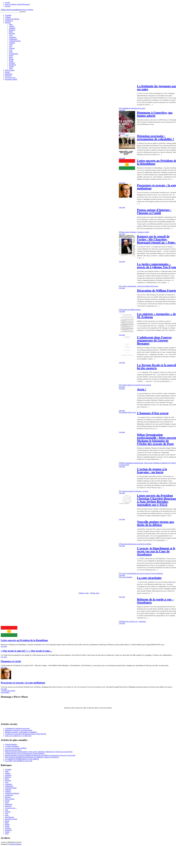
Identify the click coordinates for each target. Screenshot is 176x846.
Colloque (8, 17)
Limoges (12, 48)
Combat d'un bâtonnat (12, 19)
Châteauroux (13, 39)
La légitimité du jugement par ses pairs (17, 728)
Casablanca (12, 37)
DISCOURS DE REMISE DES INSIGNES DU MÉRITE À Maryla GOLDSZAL (32, 757)
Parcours (7, 6)
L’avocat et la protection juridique (15, 748)
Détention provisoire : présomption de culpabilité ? (155, 137)
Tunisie (11, 66)
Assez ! (141, 389)
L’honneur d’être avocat (152, 413)
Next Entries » (5, 692)
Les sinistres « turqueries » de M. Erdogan (156, 315)
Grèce (11, 44)
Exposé (7, 72)
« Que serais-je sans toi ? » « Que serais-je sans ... (26, 650)
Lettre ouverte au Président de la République (24, 640)
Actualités (8, 15)
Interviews (8, 76)
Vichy (11, 68)
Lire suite (122, 110)
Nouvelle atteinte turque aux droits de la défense (155, 523)
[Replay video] (84, 593)
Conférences (9, 21)
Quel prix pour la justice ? (13, 750)
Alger (11, 24)
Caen (10, 35)
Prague (11, 55)
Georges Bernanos (11, 744)
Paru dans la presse (11, 79)
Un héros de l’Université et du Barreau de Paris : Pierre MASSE (25, 734)
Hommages (8, 74)
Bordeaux (12, 30)
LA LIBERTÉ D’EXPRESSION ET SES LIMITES (22, 759)
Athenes (11, 26)
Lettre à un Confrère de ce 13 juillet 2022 (18, 736)
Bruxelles (12, 33)
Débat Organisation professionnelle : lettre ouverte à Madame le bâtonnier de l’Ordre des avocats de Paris (38, 752)
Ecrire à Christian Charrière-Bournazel (17, 4)
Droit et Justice (9, 70)
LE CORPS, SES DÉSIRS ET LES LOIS (18, 761)
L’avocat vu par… (11, 77)
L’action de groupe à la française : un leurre (152, 470)
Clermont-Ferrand (14, 41)
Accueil (7, 2)
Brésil (11, 32)
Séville (11, 61)
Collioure (12, 43)
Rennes (11, 59)
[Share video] (94, 593)
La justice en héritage (12, 746)
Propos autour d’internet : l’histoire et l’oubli (154, 211)
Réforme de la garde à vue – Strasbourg (155, 601)
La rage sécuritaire (149, 577)
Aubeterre (12, 28)
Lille (10, 46)
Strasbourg (12, 65)
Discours (8, 22)
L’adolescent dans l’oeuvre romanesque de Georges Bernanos (154, 340)
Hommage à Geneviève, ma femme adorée (154, 114)
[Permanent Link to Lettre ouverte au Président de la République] (9, 636)
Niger (11, 52)
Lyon (10, 50)
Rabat (11, 57)
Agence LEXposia (15, 844)
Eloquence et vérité (11, 661)
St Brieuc (12, 63)
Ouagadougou (13, 54)
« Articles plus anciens (8, 690)
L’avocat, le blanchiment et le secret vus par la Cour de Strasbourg (156, 551)
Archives (4, 842)
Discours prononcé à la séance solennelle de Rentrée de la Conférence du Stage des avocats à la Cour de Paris (40, 755)
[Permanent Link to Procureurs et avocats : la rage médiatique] (6, 679)
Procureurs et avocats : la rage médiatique (23, 682)
